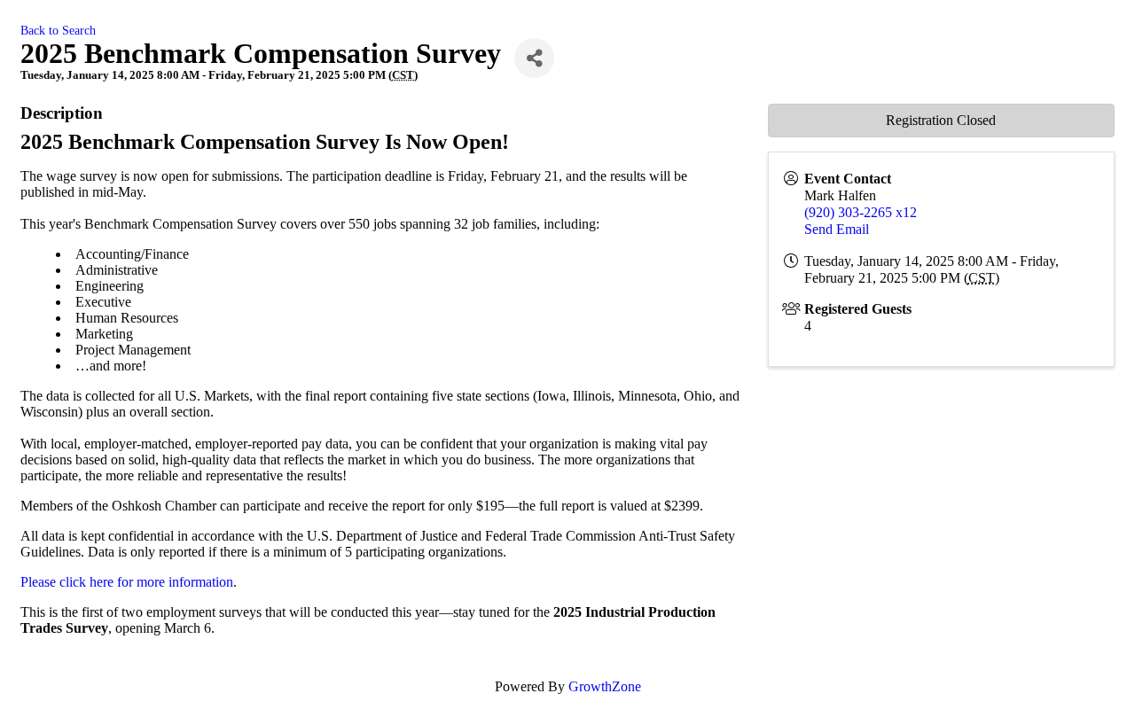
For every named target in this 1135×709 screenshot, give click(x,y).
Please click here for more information (126, 581)
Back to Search (58, 30)
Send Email (836, 229)
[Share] (534, 58)
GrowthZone (604, 686)
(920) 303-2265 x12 (860, 212)
